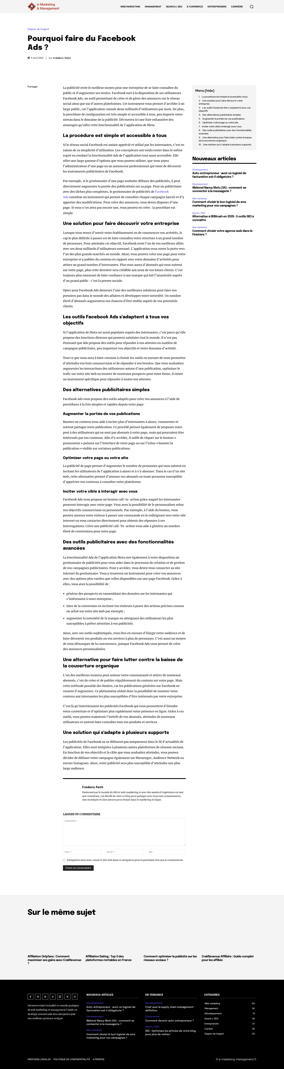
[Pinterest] (31, 110)
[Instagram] (38, 996)
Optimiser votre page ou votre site (220, 122)
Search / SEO (198, 213)
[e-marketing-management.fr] (44, 6)
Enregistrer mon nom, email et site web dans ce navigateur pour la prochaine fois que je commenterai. (125, 860)
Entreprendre (152, 1016)
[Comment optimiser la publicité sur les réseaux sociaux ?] (171, 936)
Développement (200, 169)
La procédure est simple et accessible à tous (225, 96)
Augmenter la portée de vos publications (223, 118)
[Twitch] (60, 996)
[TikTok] (53, 996)
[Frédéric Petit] (71, 793)
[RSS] (45, 996)
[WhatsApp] (31, 118)
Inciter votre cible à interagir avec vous (222, 126)
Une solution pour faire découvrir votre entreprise (221, 102)
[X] (31, 102)
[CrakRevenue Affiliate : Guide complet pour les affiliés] (229, 936)
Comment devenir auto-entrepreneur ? (169, 1021)
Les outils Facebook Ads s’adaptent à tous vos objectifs (225, 109)
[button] (251, 6)
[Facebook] (31, 94)
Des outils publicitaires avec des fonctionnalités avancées (225, 132)
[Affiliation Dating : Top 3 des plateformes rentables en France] (113, 936)
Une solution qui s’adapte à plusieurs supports (227, 144)
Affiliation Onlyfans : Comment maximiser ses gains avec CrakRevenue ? (54, 960)
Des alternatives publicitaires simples (221, 114)
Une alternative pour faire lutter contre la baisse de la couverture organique (225, 139)
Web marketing (199, 198)
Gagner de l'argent (38, 29)
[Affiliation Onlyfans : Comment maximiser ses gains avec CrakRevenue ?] (55, 936)
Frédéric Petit (62, 58)
